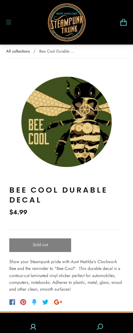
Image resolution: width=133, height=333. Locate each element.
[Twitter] (45, 302)
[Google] (58, 302)
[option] (66, 122)
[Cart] (123, 22)
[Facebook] (12, 302)
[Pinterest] (23, 302)
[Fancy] (34, 302)
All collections (18, 51)
